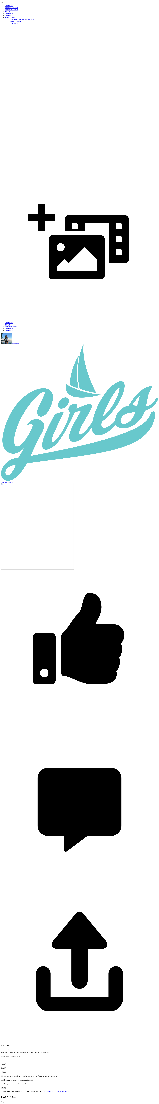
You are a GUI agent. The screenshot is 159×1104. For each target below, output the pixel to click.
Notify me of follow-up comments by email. (18, 1080)
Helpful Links (10, 17)
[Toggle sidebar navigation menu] (2, 2)
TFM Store (9, 15)
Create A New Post (11, 8)
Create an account (11, 327)
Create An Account (11, 10)
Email (3, 1068)
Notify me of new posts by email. (14, 1084)
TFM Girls (9, 6)
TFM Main (9, 13)
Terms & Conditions (62, 1091)
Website (3, 1072)
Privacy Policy (14, 23)
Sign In (7, 12)
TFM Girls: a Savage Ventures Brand (22, 19)
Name (3, 1064)
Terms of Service (15, 21)
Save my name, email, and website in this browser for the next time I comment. (30, 1076)
